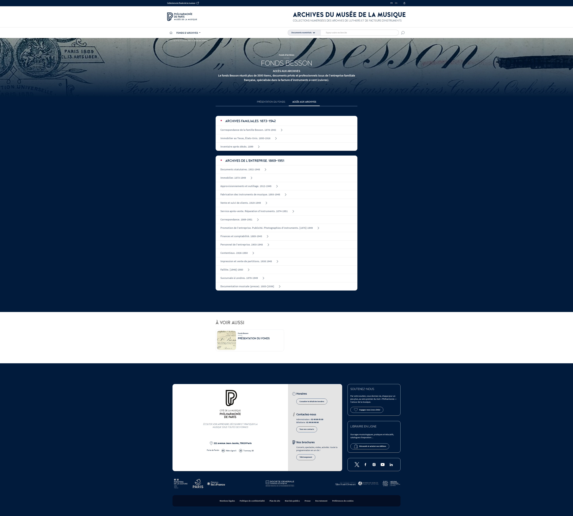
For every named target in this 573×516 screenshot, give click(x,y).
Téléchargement (305, 457)
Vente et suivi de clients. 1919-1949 (240, 203)
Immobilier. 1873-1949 (233, 178)
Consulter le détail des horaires (311, 401)
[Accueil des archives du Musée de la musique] (170, 32)
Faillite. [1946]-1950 (231, 269)
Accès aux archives (304, 102)
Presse (308, 500)
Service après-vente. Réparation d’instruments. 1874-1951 (254, 211)
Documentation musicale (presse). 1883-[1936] (247, 286)
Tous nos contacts (306, 429)
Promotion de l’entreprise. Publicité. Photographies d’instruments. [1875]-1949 (266, 228)
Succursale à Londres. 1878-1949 (239, 278)
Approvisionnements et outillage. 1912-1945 (245, 186)
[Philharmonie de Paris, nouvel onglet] (182, 17)
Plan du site (274, 500)
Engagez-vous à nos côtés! (369, 410)
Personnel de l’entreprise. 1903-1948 (241, 244)
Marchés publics (292, 500)
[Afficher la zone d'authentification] (404, 3)
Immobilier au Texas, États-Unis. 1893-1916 (245, 138)
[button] (305, 33)
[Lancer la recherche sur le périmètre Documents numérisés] (403, 33)
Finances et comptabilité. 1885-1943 (241, 236)
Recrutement (321, 500)
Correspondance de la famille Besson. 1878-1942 (248, 130)
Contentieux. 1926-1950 (234, 253)
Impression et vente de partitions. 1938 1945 (246, 261)
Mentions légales (227, 500)
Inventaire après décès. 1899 (236, 146)
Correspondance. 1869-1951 (236, 219)
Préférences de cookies (342, 500)
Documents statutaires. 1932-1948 (240, 169)
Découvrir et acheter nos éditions (372, 446)
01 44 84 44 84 (312, 422)
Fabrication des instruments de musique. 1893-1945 (250, 194)
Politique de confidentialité (252, 500)
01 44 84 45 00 (317, 419)
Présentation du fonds (271, 102)
